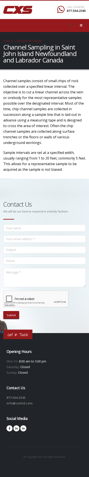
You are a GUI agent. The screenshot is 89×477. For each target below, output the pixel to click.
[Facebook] (9, 428)
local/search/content (28, 41)
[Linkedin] (16, 428)
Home (6, 41)
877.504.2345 (76, 11)
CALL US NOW (75, 7)
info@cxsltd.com (19, 403)
